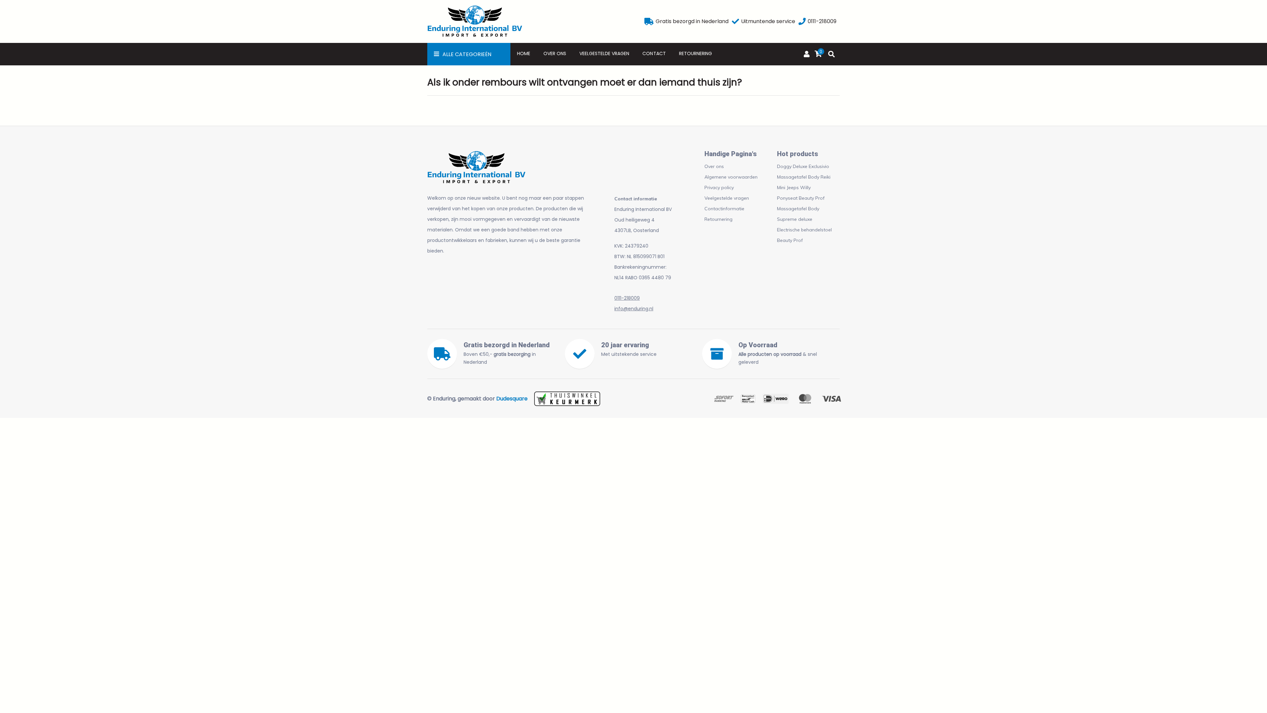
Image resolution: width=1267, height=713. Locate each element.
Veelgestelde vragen (604, 53)
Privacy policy (719, 187)
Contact (654, 53)
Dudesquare (512, 398)
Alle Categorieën (466, 54)
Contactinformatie (724, 209)
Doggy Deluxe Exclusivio (803, 166)
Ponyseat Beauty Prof (801, 198)
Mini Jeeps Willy (794, 187)
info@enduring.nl (633, 308)
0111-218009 (627, 298)
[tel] (802, 21)
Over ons (554, 53)
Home (523, 53)
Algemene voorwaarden (731, 177)
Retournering (695, 53)
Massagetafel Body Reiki (803, 177)
